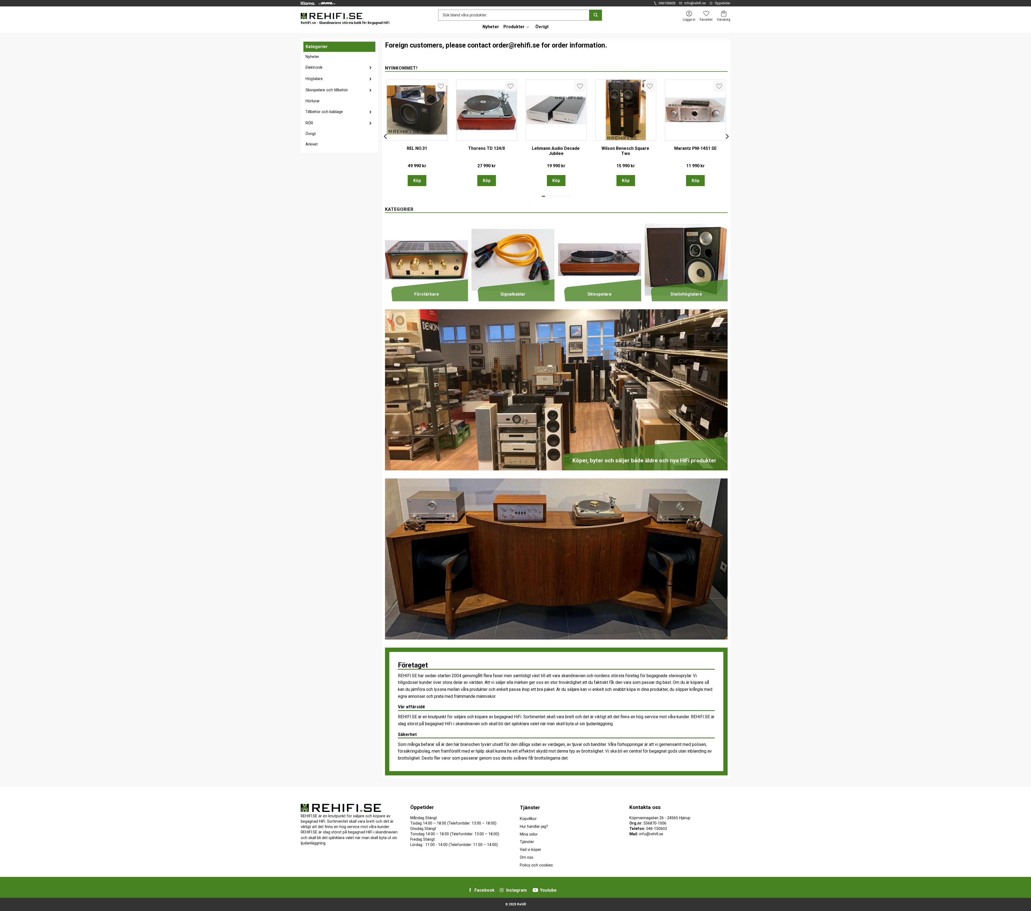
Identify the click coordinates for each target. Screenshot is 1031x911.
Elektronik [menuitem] (314, 67)
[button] (706, 13)
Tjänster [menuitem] (530, 807)
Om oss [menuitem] (526, 857)
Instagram (516, 890)
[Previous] (385, 134)
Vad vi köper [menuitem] (530, 849)
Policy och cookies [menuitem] (536, 865)
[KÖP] (417, 180)
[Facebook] (470, 890)
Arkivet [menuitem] (312, 144)
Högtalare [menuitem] (314, 79)
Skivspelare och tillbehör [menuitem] (327, 90)
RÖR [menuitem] (309, 123)
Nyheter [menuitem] (490, 26)
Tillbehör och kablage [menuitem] (324, 112)
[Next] (726, 134)
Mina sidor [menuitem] (529, 834)
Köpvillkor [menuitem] (528, 818)
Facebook (484, 890)
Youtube (548, 890)
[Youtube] (535, 890)
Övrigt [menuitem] (542, 26)
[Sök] (595, 15)
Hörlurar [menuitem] (313, 101)
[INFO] (486, 180)
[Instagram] (501, 890)
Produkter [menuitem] (514, 26)
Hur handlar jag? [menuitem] (534, 826)
